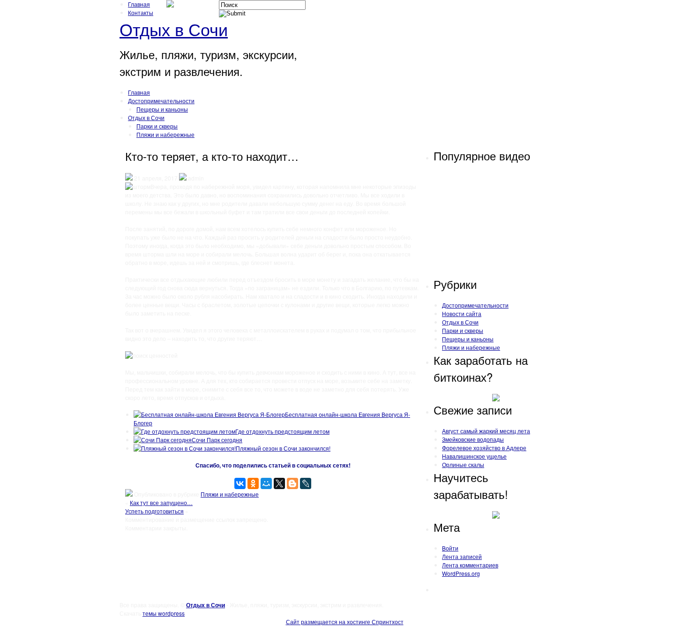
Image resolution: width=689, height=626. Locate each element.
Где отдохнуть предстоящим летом (282, 431)
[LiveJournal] (305, 483)
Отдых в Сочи (174, 29)
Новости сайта (461, 313)
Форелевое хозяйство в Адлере (484, 448)
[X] (279, 483)
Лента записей (462, 556)
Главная (139, 4)
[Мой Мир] (266, 483)
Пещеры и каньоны (162, 109)
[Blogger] (292, 483)
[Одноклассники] (253, 483)
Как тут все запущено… (161, 502)
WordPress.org (461, 573)
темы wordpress (163, 613)
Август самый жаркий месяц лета (486, 431)
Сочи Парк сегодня (217, 440)
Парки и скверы (157, 126)
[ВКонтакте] (240, 483)
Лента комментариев (470, 565)
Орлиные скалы (463, 464)
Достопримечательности (161, 101)
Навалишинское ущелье (474, 456)
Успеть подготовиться (154, 511)
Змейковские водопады (473, 439)
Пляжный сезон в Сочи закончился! (283, 448)
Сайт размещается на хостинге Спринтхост (345, 622)
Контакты (140, 12)
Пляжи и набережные (165, 134)
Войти (450, 548)
